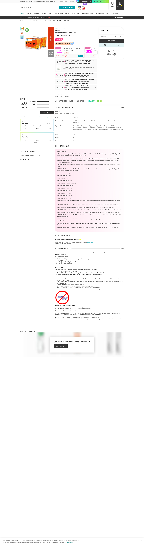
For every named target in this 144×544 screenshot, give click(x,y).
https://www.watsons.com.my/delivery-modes (88, 287)
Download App (63, 1)
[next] (107, 13)
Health (50, 13)
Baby (78, 13)
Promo (22, 13)
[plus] (120, 37)
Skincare (36, 13)
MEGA (57, 30)
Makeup (43, 13)
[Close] (141, 541)
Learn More (90, 242)
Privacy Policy (70, 542)
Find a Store (71, 1)
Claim (80, 56)
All (21, 117)
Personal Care (58, 13)
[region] (72, 541)
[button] (120, 5)
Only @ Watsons (99, 13)
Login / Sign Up (59, 346)
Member (29, 13)
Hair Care (67, 13)
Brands (115, 13)
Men (73, 13)
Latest (24, 117)
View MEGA (25, 160)
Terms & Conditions (67, 68)
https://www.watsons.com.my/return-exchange (86, 317)
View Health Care (28, 151)
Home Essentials (87, 13)
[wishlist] (70, 35)
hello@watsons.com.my (90, 319)
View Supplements (28, 155)
